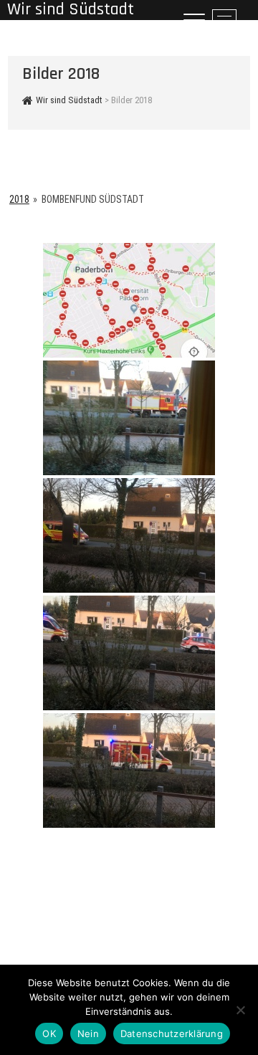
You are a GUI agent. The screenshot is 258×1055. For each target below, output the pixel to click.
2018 (19, 199)
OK (49, 1033)
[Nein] (240, 1010)
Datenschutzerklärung (171, 1033)
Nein (88, 1033)
